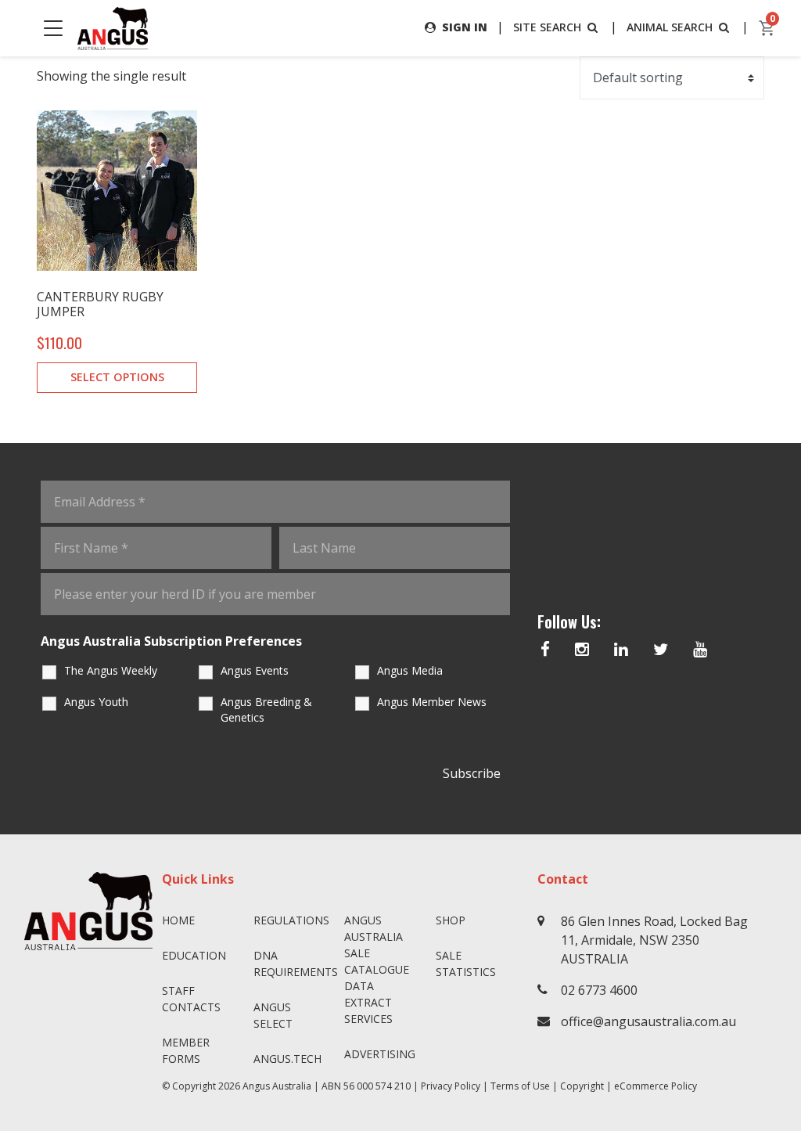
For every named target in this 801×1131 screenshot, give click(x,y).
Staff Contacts (191, 998)
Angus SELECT (273, 1015)
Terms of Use (520, 1086)
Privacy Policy (450, 1086)
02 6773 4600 (599, 990)
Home (178, 920)
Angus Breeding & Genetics (266, 709)
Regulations (291, 920)
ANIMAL (670, 27)
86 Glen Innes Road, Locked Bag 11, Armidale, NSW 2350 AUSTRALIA (654, 940)
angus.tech (287, 1058)
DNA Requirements (292, 963)
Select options (117, 376)
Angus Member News (432, 701)
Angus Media (410, 670)
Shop (450, 920)
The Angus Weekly (110, 670)
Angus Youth (96, 701)
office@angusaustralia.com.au (648, 1021)
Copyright (582, 1086)
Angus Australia (276, 1086)
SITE (547, 27)
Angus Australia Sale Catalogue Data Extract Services (376, 969)
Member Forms (186, 1050)
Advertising (379, 1053)
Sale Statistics (466, 963)
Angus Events (255, 670)
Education (194, 955)
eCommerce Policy (655, 1086)
